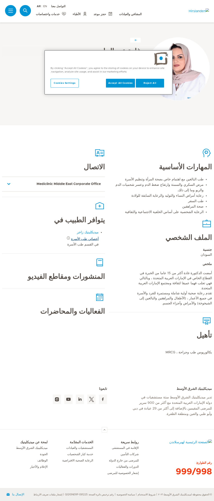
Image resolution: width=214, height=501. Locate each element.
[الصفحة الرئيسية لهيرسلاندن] (175, 444)
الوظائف (42, 460)
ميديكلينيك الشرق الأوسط (32, 448)
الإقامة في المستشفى (125, 448)
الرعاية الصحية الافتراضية (77, 460)
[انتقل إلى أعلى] (104, 429)
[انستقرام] (57, 399)
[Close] (166, 55)
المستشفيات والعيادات (79, 448)
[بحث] (25, 10)
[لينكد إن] (80, 399)
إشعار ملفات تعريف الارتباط (47, 494)
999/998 (194, 471)
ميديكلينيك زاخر (88, 232)
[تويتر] (91, 399)
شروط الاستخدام (146, 494)
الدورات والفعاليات (127, 466)
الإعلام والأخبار (39, 466)
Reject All (150, 83)
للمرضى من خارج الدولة (124, 460)
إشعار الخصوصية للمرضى (123, 473)
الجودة (44, 454)
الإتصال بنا (18, 494)
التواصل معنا (58, 6)
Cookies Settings (64, 83)
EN (45, 6)
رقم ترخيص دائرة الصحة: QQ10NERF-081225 (89, 494)
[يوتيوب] (68, 399)
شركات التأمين (130, 454)
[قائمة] (10, 10)
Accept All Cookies (120, 83)
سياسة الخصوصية (126, 494)
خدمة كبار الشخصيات (80, 454)
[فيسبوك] (103, 399)
